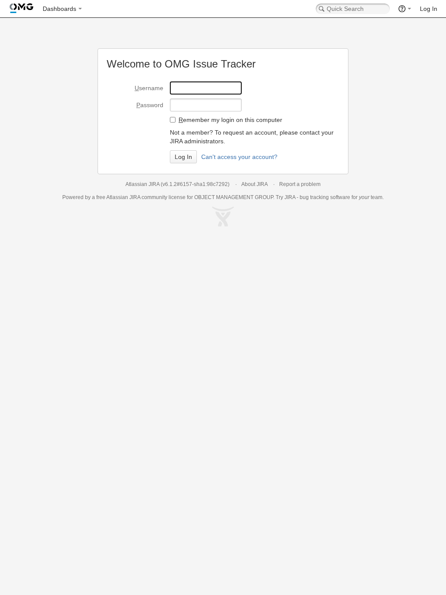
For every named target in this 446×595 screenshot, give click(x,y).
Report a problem (300, 184)
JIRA (134, 197)
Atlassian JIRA (142, 184)
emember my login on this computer (230, 119)
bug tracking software (325, 197)
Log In (428, 8)
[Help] (405, 8)
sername (149, 88)
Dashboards (59, 8)
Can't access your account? (239, 156)
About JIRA (254, 184)
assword (149, 104)
